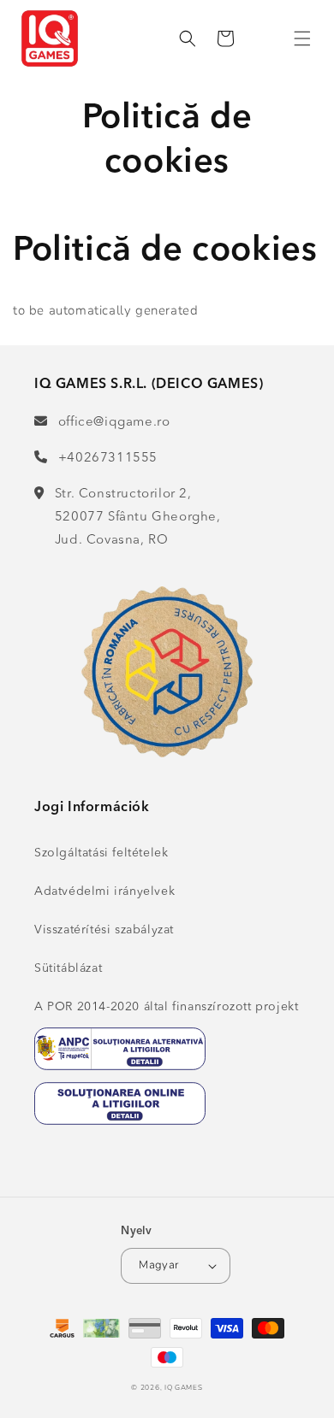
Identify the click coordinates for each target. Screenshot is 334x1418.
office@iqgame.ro (114, 422)
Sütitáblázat (68, 968)
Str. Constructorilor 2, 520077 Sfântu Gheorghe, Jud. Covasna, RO (137, 517)
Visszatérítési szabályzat (104, 930)
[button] (302, 38)
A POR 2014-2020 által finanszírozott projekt (166, 1007)
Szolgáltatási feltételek (101, 853)
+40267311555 (108, 458)
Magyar (158, 1265)
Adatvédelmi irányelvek (104, 891)
